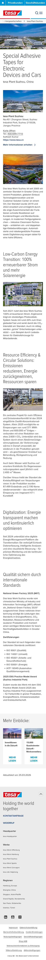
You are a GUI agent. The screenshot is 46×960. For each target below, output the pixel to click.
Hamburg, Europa (10, 886)
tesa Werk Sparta (9, 863)
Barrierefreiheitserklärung (13, 932)
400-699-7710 (15, 133)
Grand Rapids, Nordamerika (14, 899)
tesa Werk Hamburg (11, 854)
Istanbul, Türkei (9, 908)
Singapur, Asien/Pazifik (12, 894)
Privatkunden (15, 2)
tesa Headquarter (10, 836)
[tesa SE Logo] (12, 13)
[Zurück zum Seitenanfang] (41, 794)
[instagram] (19, 917)
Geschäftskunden (35, 2)
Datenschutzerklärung (28, 927)
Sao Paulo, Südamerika (12, 903)
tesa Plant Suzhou (10, 859)
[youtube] (12, 917)
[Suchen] (37, 13)
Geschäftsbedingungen (33, 937)
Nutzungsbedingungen (13, 937)
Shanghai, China (9, 890)
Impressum (13, 927)
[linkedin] (5, 917)
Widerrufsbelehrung (14, 950)
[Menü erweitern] (41, 13)
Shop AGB (23, 941)
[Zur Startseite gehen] (3, 3)
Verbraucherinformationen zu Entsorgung (23, 946)
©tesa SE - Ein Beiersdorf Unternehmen (23, 956)
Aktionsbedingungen (32, 950)
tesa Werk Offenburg (11, 850)
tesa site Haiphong (10, 872)
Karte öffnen (9, 130)
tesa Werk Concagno (11, 867)
